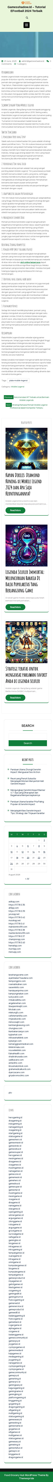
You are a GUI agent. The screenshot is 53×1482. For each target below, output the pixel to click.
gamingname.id (16, 1391)
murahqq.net (15, 920)
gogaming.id (14, 1403)
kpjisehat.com (15, 1034)
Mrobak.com (14, 1009)
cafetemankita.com (18, 1015)
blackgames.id (15, 1287)
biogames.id (14, 1243)
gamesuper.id (15, 1186)
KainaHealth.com (16, 1053)
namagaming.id (16, 1126)
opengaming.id (16, 1211)
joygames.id (14, 1344)
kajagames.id (15, 1353)
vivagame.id (14, 1199)
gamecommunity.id (17, 1372)
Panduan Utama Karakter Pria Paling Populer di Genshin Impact (27, 803)
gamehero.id (15, 1180)
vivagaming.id (15, 1130)
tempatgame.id (16, 1274)
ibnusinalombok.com (18, 1066)
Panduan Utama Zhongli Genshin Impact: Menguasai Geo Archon (26, 770)
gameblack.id (15, 1322)
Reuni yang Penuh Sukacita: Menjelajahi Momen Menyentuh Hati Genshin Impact (27, 781)
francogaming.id (16, 1299)
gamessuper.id (16, 1152)
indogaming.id (15, 1123)
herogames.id (15, 1155)
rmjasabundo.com (17, 1018)
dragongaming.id (16, 1406)
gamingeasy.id (15, 1384)
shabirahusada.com (18, 1056)
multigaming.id (15, 1413)
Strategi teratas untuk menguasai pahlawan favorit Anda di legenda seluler (26, 674)
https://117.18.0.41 (17, 923)
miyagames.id (15, 1281)
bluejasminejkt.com (18, 1006)
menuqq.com (15, 951)
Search (28, 726)
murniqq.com (15, 948)
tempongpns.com (17, 981)
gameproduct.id (16, 1309)
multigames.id (15, 1435)
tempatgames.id (16, 1252)
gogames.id (14, 1429)
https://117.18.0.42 (17, 917)
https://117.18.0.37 (17, 936)
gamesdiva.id (15, 1148)
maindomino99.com (18, 926)
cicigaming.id (15, 1290)
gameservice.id (16, 1306)
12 (23, 852)
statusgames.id (16, 1438)
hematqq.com (15, 945)
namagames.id (15, 1171)
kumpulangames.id (17, 1265)
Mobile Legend (17, 386)
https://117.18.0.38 (17, 929)
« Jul (27, 878)
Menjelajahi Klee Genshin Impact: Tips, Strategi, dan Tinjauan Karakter (28, 812)
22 (39, 857)
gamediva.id (14, 1183)
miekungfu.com (16, 1012)
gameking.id (14, 1444)
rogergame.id (15, 1325)
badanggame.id (16, 1334)
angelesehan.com (17, 1003)
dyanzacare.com (16, 1072)
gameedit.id (14, 1312)
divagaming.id (15, 1120)
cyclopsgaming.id (17, 1366)
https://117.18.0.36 (17, 904)
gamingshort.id (16, 1296)
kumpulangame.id (17, 1271)
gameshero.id (15, 1139)
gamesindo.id (15, 1145)
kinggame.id (14, 1454)
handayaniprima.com (18, 990)
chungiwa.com (15, 1028)
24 (11, 863)
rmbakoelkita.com (17, 999)
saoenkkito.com (16, 987)
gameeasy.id (15, 1441)
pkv (10, 1092)
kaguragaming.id (16, 1388)
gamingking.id (15, 1394)
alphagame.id (15, 1328)
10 (11, 852)
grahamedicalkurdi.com (19, 1069)
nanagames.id (15, 1362)
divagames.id (15, 1161)
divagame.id (14, 1202)
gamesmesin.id (16, 1142)
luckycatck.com (16, 996)
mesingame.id (15, 1196)
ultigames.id (14, 1432)
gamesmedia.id (16, 1350)
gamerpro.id (14, 1381)
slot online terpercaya (30, 262)
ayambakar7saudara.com (21, 978)
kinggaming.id (15, 1400)
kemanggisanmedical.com (21, 1044)
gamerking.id (15, 1378)
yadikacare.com (16, 1059)
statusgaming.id (16, 1416)
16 (44, 852)
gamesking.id (15, 1422)
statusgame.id (15, 1136)
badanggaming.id (17, 1315)
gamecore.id (15, 1174)
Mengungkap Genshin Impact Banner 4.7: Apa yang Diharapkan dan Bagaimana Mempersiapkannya (28, 793)
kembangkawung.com (19, 1025)
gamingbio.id (15, 1240)
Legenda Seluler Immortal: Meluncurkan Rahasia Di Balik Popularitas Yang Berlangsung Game (25, 581)
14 (34, 852)
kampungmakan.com (18, 993)
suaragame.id (15, 1255)
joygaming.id (14, 1359)
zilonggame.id (15, 1221)
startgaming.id (15, 1133)
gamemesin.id (15, 1177)
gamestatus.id (15, 1447)
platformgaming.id (17, 1397)
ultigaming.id (14, 1410)
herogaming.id (15, 1117)
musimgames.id (16, 1167)
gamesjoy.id (14, 1340)
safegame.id (14, 1237)
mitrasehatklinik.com (18, 1037)
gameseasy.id (15, 1419)
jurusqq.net (14, 914)
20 (28, 857)
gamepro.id (14, 1451)
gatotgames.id (16, 1284)
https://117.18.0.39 (17, 911)
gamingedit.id (15, 1293)
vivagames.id (15, 1164)
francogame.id (15, 1318)
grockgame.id (15, 1230)
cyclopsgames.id (17, 1347)
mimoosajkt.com (16, 1022)
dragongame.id (16, 1457)
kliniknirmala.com (16, 1047)
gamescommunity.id (18, 1337)
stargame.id (14, 1208)
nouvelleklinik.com (17, 1050)
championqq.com (17, 939)
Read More (15, 510)
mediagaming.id (16, 1356)
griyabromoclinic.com (19, 1075)
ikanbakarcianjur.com (19, 1031)
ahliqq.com (14, 907)
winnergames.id (16, 1215)
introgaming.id (15, 1249)
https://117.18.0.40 (17, 942)
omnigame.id (15, 1262)
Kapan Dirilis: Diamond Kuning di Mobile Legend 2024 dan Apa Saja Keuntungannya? (24, 484)
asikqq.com (14, 901)
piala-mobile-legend (18, 380)
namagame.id (15, 1205)
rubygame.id (14, 1224)
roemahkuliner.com (18, 984)
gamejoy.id (14, 1375)
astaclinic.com (15, 1062)
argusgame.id (15, 1227)
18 (17, 857)
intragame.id (14, 1259)
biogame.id (14, 1268)
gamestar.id (14, 1189)
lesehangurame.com (18, 974)
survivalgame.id (16, 1233)
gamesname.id (16, 1425)
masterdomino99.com (19, 933)
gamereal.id (14, 1303)
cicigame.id (14, 1331)
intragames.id (15, 1246)
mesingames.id (16, 1158)
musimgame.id (15, 1193)
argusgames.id (16, 1218)
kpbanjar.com (15, 1040)
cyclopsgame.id (16, 1369)
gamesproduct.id (17, 1278)
